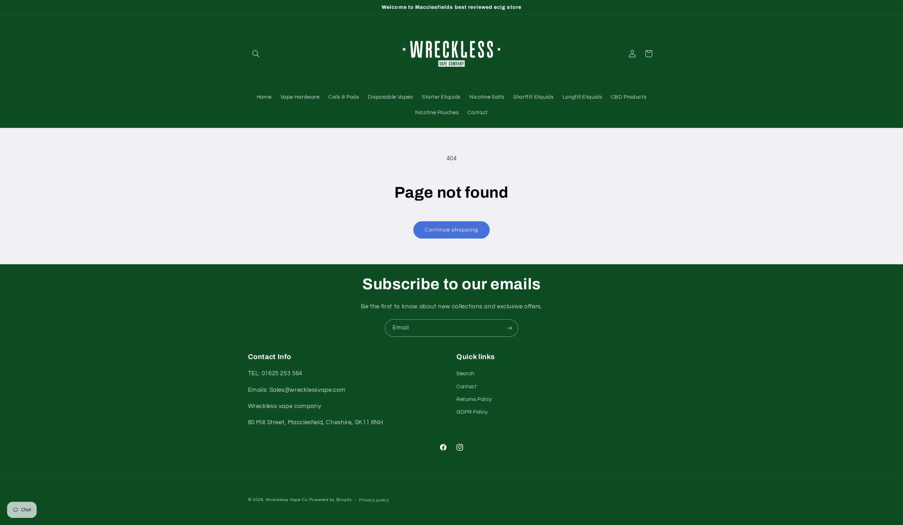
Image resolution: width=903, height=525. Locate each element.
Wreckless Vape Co (287, 500)
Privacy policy (374, 500)
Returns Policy (474, 399)
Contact (466, 386)
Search (465, 373)
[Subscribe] (510, 327)
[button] (256, 53)
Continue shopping (452, 230)
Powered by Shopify (330, 500)
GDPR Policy (472, 412)
